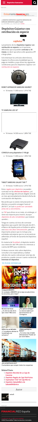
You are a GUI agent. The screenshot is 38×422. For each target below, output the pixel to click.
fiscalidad (16, 242)
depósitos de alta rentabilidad (13, 217)
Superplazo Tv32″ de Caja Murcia (18, 380)
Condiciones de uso (7, 418)
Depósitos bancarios (15, 3)
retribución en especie (10, 67)
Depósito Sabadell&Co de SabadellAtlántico (15, 383)
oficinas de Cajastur (21, 191)
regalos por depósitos (14, 189)
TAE (5, 212)
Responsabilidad (19, 418)
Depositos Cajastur (15, 20)
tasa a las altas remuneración (16, 229)
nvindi (22, 24)
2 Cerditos (5, 20)
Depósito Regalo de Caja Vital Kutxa (19, 377)
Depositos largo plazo (15, 22)
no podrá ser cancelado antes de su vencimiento (17, 207)
